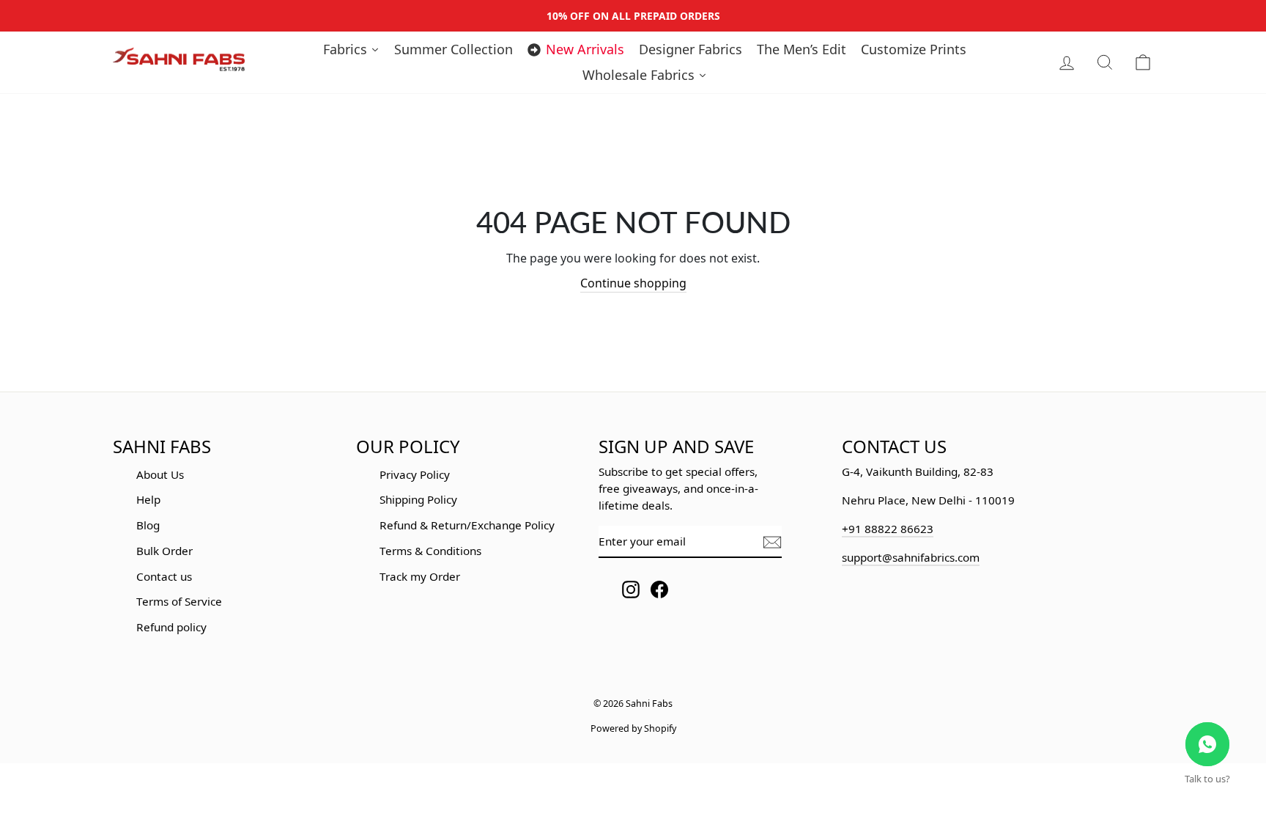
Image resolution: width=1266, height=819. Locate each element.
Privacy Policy (415, 474)
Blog (148, 525)
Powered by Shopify (633, 728)
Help (148, 499)
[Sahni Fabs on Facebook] (659, 589)
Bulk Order (164, 550)
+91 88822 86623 (887, 528)
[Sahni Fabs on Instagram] (631, 589)
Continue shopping (633, 283)
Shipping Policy (418, 499)
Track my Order (420, 576)
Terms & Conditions (430, 550)
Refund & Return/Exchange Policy (467, 525)
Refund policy (171, 627)
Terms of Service (179, 601)
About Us (160, 474)
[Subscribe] (772, 542)
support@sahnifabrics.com (911, 557)
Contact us (164, 576)
